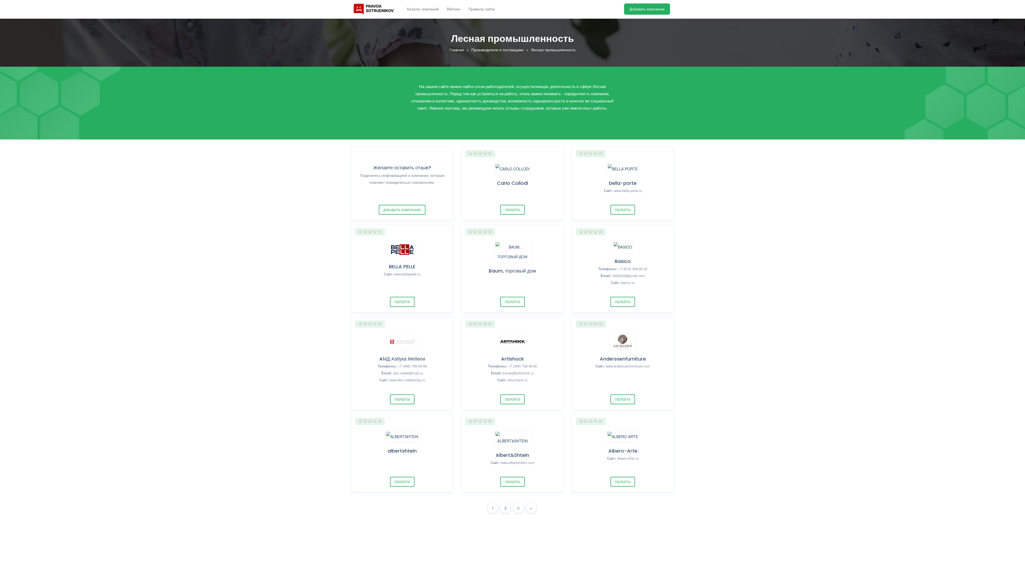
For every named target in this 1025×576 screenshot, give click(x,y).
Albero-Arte (622, 450)
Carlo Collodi (512, 183)
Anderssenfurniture (623, 358)
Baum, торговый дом (512, 270)
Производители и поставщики (497, 49)
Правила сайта (481, 9)
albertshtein (402, 450)
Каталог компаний (423, 9)
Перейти (512, 209)
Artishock (512, 358)
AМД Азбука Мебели (402, 358)
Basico (623, 261)
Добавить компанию (647, 9)
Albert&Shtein (512, 455)
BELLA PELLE (402, 266)
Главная (457, 49)
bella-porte (623, 183)
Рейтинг (453, 9)
